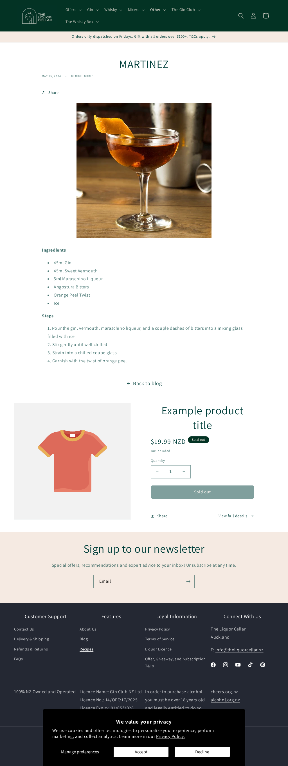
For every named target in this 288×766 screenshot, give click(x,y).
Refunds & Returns (31, 649)
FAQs (18, 658)
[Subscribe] (188, 581)
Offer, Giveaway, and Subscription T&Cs (175, 662)
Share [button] (53, 92)
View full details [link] (233, 515)
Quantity (158, 460)
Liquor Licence (158, 649)
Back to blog (147, 383)
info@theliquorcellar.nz (239, 650)
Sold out (202, 491)
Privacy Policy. (170, 736)
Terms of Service (160, 638)
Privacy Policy (157, 629)
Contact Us (24, 629)
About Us (88, 629)
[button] (73, 9)
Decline (202, 752)
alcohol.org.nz (225, 700)
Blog (84, 638)
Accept (141, 752)
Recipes (86, 649)
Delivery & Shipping (31, 638)
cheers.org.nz (224, 692)
